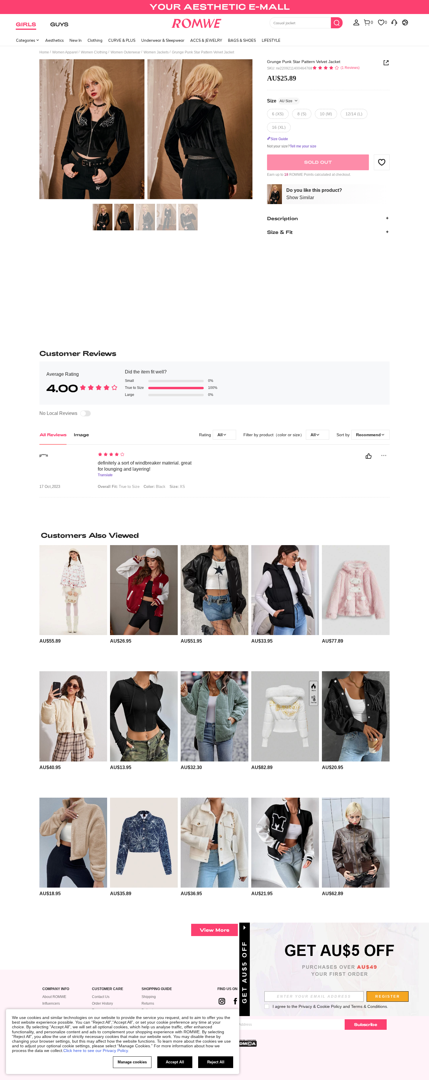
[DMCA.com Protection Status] (246, 1043)
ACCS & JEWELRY (206, 40)
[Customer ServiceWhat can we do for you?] (394, 22)
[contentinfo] (50, 641)
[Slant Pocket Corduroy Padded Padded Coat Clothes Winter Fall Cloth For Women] (214, 716)
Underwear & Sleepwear (162, 40)
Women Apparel (65, 52)
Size (279, 100)
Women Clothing (94, 52)
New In (75, 40)
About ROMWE (54, 997)
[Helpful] (368, 456)
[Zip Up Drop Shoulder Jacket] (73, 716)
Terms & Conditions (369, 1006)
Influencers (51, 1003)
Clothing (95, 40)
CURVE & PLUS (121, 40)
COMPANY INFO (55, 989)
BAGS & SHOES (242, 40)
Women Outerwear (125, 52)
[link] (214, 7)
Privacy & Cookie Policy (320, 1006)
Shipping (149, 997)
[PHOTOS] (145, 130)
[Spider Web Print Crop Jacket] (144, 843)
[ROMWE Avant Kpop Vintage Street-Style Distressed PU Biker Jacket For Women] (356, 843)
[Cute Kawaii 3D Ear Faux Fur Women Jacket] (356, 590)
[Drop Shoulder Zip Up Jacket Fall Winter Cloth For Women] (73, 843)
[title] (214, 535)
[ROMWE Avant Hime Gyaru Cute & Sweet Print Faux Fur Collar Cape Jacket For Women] (73, 590)
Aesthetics (54, 40)
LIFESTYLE (271, 40)
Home (44, 52)
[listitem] (73, 606)
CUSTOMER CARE (107, 989)
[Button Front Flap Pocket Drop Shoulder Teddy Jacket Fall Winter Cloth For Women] (214, 843)
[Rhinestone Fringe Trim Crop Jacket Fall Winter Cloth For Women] (356, 716)
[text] (147, 455)
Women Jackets (156, 52)
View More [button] (214, 930)
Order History (102, 1003)
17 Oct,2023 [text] (49, 487)
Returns (148, 1003)
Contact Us (100, 997)
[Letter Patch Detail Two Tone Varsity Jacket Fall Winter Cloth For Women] (144, 590)
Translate (105, 475)
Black (154, 486)
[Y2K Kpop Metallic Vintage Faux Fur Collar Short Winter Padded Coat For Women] (285, 716)
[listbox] (356, 22)
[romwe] (196, 22)
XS (177, 486)
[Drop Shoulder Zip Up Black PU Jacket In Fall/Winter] (214, 590)
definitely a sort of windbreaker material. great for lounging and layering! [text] (144, 466)
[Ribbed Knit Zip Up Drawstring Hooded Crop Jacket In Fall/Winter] (144, 716)
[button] (382, 162)
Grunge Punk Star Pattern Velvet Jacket (303, 61)
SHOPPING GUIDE (157, 989)
